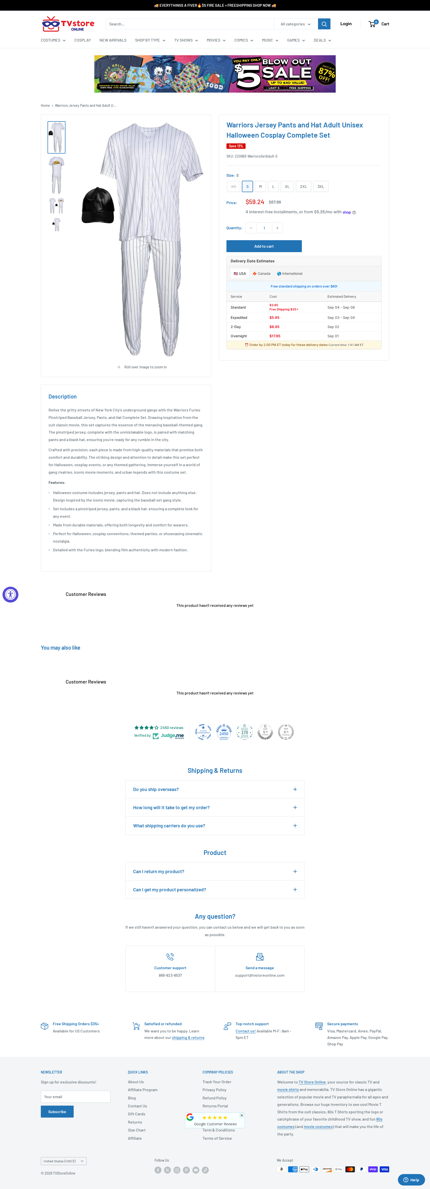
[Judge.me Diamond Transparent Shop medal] (203, 732)
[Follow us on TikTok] (205, 1169)
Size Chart (137, 1130)
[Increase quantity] (277, 228)
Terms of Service (217, 1138)
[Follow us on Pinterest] (186, 1169)
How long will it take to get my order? (171, 807)
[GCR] (190, 1117)
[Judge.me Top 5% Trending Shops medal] (286, 732)
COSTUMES (50, 40)
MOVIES (213, 40)
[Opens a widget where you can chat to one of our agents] (411, 1180)
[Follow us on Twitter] (167, 1169)
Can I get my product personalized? (169, 889)
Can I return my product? (158, 871)
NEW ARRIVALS (113, 40)
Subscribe (57, 1111)
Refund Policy (215, 1097)
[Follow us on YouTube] (195, 1169)
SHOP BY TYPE (147, 40)
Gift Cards (136, 1113)
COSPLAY (82, 40)
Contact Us (137, 1105)
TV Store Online (312, 1081)
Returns (135, 1122)
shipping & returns (188, 1037)
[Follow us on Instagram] (176, 1169)
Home (45, 105)
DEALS (320, 40)
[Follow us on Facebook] (158, 1169)
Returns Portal (215, 1105)
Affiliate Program (143, 1089)
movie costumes (318, 1126)
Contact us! (246, 1030)
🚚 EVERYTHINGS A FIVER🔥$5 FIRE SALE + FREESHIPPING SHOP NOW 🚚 (215, 5)
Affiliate (135, 1138)
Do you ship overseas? (156, 789)
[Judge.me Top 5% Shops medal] (265, 732)
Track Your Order (217, 1081)
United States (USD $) (59, 1161)
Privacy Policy (214, 1089)
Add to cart (264, 246)
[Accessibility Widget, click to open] (10, 595)
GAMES (293, 40)
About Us (136, 1081)
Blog (132, 1097)
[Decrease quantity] (251, 228)
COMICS (241, 40)
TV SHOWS (183, 40)
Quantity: (234, 228)
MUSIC (267, 40)
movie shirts (288, 1089)
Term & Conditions (219, 1130)
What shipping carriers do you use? (169, 825)
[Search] (324, 23)
